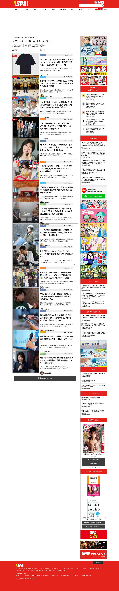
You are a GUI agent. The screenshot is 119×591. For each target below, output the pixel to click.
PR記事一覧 (55, 568)
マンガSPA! (75, 575)
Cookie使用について (95, 568)
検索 (102, 5)
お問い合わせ (51, 570)
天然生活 (27, 575)
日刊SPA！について (33, 568)
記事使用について (40, 570)
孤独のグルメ (55, 575)
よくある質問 (61, 570)
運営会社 (30, 570)
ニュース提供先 (45, 568)
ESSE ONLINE (36, 575)
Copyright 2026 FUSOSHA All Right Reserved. (27, 578)
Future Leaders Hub (86, 575)
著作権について (21, 570)
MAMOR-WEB (65, 575)
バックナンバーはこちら (93, 467)
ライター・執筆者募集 (67, 568)
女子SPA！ (19, 575)
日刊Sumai (46, 575)
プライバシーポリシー (81, 568)
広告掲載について (20, 568)
